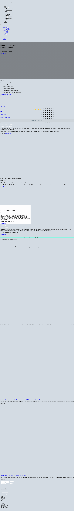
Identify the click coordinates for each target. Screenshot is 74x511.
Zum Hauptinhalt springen (5, 0)
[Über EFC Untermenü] (8, 11)
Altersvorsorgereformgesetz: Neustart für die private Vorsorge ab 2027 (13, 475)
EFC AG (5, 508)
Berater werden (9, 18)
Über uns (8, 12)
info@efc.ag (4, 494)
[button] (0, 237)
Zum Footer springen (14, 0)
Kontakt (5, 22)
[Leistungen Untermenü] (8, 7)
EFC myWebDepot (4, 507)
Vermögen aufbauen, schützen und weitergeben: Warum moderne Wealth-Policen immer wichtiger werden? (20, 399)
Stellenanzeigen (9, 19)
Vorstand (8, 14)
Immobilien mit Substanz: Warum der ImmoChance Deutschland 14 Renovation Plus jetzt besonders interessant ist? (21, 322)
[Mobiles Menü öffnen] (0, 24)
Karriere (5, 17)
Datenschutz (3, 504)
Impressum (3, 503)
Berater (7, 15)
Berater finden (3, 94)
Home (5, 6)
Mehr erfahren (3, 53)
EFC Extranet (3, 506)
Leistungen (6, 7)
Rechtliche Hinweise (4, 505)
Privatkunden (8, 8)
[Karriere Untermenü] (7, 17)
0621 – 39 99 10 (5, 492)
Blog (5, 21)
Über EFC (6, 11)
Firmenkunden (9, 10)
